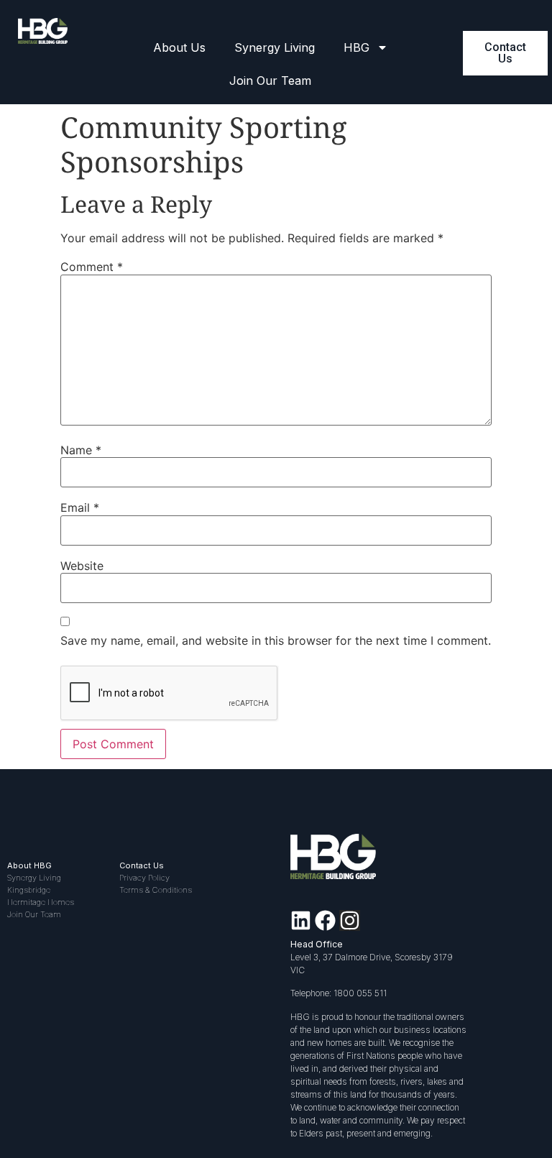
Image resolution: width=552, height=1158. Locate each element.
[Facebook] (325, 920)
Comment (91, 266)
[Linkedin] (300, 920)
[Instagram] (349, 920)
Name (80, 450)
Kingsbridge (28, 890)
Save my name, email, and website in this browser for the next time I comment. (275, 640)
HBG (356, 47)
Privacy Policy (144, 878)
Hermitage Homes (40, 902)
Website (82, 565)
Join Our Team (270, 80)
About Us (179, 47)
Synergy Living (274, 47)
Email (79, 507)
